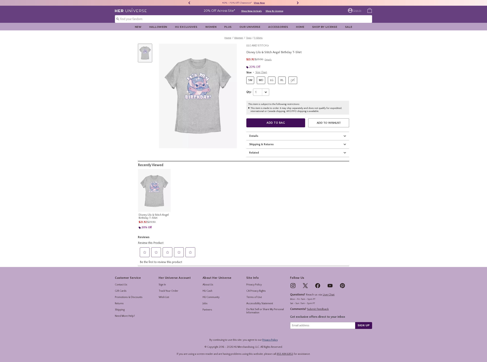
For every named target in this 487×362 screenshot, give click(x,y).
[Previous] (189, 2)
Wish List (164, 297)
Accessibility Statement (259, 303)
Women (211, 26)
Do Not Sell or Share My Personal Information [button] (265, 311)
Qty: (248, 91)
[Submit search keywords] (118, 19)
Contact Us (121, 284)
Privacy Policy (254, 284)
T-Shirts (258, 37)
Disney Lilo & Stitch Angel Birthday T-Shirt (154, 216)
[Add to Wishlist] (166, 172)
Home (300, 26)
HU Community (211, 297)
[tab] (146, 55)
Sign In (162, 284)
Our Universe (250, 26)
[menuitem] (369, 10)
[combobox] (243, 19)
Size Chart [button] (261, 72)
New (138, 26)
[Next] (298, 2)
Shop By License (274, 11)
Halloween (158, 26)
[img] (293, 285)
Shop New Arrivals (251, 11)
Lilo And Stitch (256, 45)
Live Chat (328, 294)
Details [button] (268, 60)
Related (254, 152)
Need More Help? (125, 316)
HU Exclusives (186, 26)
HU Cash (207, 290)
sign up (364, 325)
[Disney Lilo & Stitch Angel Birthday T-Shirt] (154, 190)
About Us (208, 284)
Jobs (205, 303)
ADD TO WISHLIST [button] (329, 122)
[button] (354, 10)
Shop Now (259, 3)
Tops (248, 37)
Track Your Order (168, 290)
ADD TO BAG (276, 122)
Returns (119, 303)
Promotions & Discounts (128, 297)
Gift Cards (121, 290)
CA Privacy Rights (256, 290)
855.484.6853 (285, 354)
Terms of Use (254, 297)
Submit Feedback (318, 309)
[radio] (250, 80)
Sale (348, 26)
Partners (207, 309)
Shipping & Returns (261, 144)
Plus (228, 26)
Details (253, 136)
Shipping (120, 309)
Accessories (278, 26)
